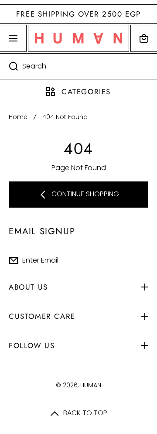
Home (18, 117)
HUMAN (90, 385)
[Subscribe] (143, 260)
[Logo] (78, 38)
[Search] (9, 66)
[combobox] (78, 66)
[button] (144, 38)
